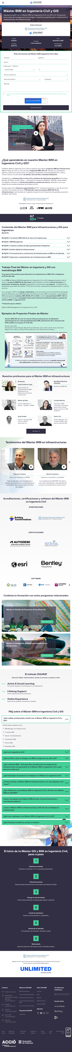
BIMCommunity (41, 1001)
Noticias (39, 991)
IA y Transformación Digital (26, 1006)
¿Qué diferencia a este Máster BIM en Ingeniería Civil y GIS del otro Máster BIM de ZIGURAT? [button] (33, 791)
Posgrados (22, 1014)
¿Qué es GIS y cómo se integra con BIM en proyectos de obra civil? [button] (30, 758)
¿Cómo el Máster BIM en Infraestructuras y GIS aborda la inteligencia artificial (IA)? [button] (31, 809)
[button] (36, 133)
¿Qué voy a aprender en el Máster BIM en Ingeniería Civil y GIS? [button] (28, 816)
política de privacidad (46, 94)
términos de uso (34, 94)
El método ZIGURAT (36, 674)
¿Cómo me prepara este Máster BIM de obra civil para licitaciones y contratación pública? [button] (30, 800)
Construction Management (26, 994)
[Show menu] (3, 3)
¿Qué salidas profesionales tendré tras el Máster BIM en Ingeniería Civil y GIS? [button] (32, 719)
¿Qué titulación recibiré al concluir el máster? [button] (21, 822)
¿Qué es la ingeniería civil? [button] (13, 752)
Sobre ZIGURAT (41, 1004)
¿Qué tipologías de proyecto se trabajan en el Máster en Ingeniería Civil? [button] (32, 775)
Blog (38, 994)
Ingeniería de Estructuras (26, 997)
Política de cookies (57, 94)
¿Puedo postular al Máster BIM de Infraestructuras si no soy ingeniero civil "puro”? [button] (33, 783)
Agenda (39, 997)
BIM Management (24, 991)
